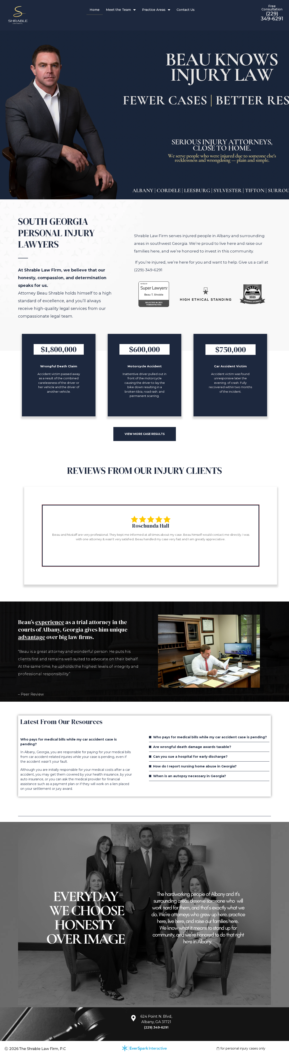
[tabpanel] (151, 532)
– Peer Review (31, 694)
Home (95, 10)
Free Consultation (271, 7)
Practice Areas (153, 10)
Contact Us (186, 10)
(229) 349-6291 (272, 16)
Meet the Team (118, 10)
